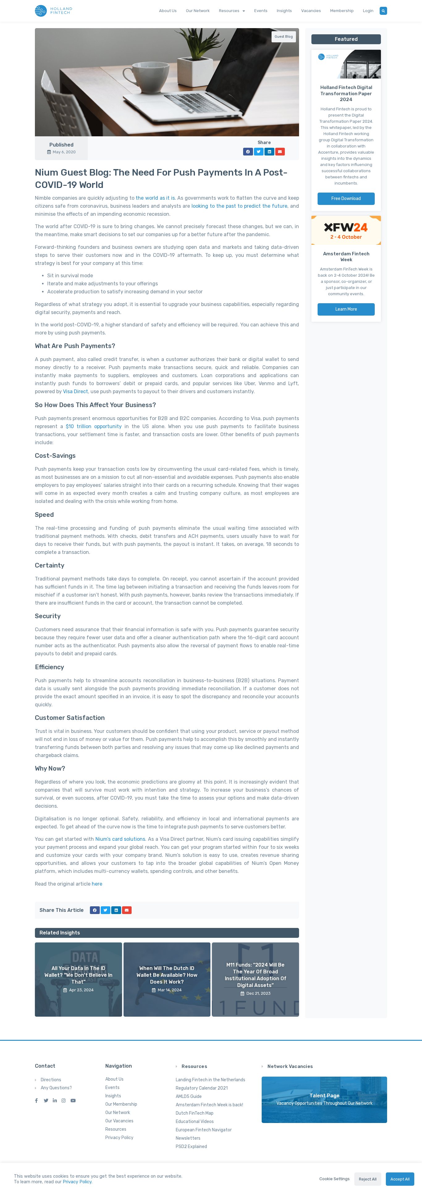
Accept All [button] (400, 1179)
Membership (342, 10)
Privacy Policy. (77, 1181)
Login (368, 10)
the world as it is (155, 198)
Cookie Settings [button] (334, 1178)
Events (261, 10)
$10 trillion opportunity (94, 426)
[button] (248, 151)
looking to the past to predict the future (239, 206)
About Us (168, 10)
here (97, 884)
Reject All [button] (368, 1179)
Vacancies (311, 10)
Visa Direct (75, 391)
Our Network (198, 10)
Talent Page (325, 1096)
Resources (229, 10)
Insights (284, 10)
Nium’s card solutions (120, 839)
